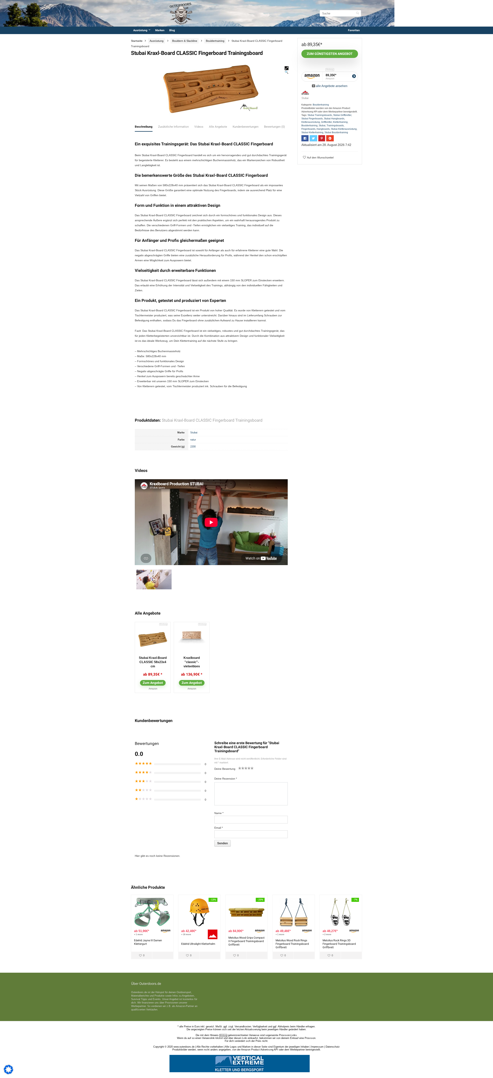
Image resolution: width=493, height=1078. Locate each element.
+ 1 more (138, 934)
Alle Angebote (218, 126)
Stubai (193, 432)
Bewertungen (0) (274, 126)
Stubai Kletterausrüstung (344, 129)
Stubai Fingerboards (312, 118)
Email (218, 827)
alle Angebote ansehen (331, 86)
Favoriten (354, 30)
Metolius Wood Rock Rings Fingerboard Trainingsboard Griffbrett (292, 944)
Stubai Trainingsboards (320, 115)
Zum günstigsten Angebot (330, 54)
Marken (159, 30)
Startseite (137, 40)
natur (193, 439)
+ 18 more (186, 934)
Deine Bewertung (224, 768)
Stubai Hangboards (334, 118)
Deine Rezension (225, 778)
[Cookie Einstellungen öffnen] (8, 1073)
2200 (193, 446)
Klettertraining (340, 122)
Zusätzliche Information (173, 126)
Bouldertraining (215, 40)
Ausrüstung (140, 30)
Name (218, 813)
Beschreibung (144, 126)
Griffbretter (326, 122)
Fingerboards (308, 129)
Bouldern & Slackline (184, 40)
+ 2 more (327, 934)
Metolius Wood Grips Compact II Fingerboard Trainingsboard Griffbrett (246, 941)
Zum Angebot (153, 683)
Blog (172, 30)
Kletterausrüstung (310, 122)
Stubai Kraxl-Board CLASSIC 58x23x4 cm (153, 662)
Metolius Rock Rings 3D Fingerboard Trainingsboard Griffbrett (339, 944)
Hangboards (323, 129)
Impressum (317, 1046)
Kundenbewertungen (245, 126)
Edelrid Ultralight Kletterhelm (198, 943)
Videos (198, 126)
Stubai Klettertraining (312, 132)
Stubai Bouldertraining (336, 132)
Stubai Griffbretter (342, 115)
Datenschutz (333, 1046)
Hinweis (214, 1035)
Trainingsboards (335, 125)
